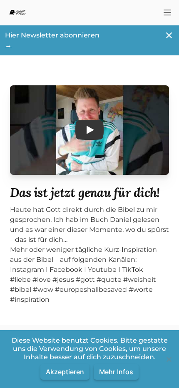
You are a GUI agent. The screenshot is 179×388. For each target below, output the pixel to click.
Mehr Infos (116, 372)
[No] (168, 359)
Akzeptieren (65, 372)
